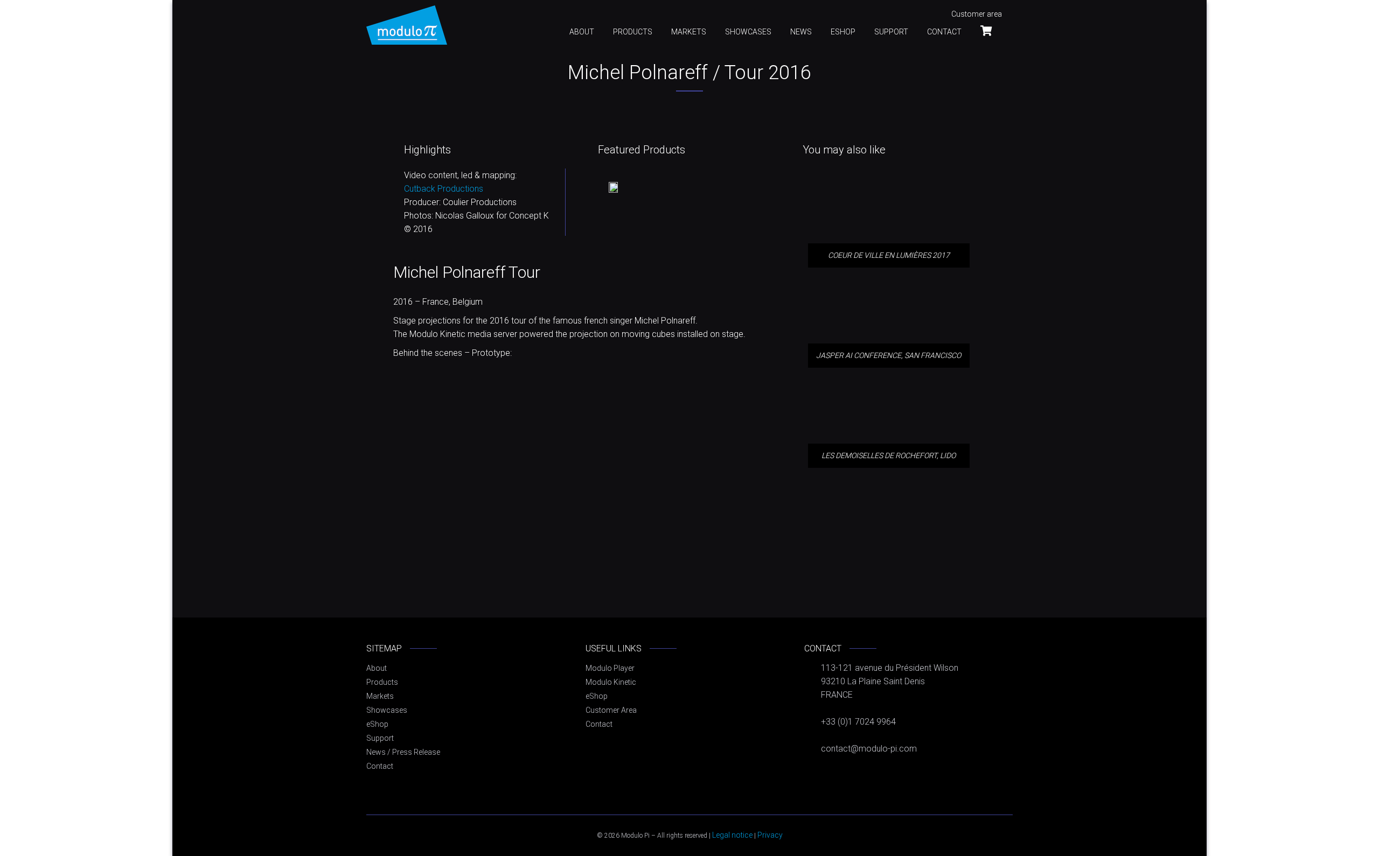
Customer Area (611, 710)
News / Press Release (403, 752)
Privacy (770, 835)
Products (632, 31)
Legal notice (732, 835)
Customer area (976, 14)
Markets (688, 31)
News (801, 31)
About (581, 31)
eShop (843, 31)
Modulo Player (610, 668)
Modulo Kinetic (611, 682)
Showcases (748, 31)
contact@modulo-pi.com (869, 748)
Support (891, 31)
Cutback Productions (443, 189)
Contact (944, 31)
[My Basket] (991, 30)
